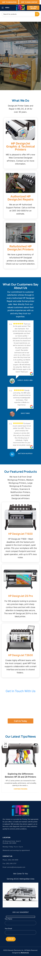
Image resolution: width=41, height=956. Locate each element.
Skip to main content (29, 2)
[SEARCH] (37, 14)
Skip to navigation (9, 2)
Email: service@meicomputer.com (14, 867)
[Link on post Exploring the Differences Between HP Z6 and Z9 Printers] (20, 755)
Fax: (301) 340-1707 (9, 863)
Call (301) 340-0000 (33, 7)
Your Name (8, 919)
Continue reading (20, 789)
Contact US (7, 856)
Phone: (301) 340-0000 (10, 860)
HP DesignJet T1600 (20, 533)
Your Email (8, 928)
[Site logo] (20, 7)
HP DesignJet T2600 (20, 655)
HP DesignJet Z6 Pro (20, 596)
